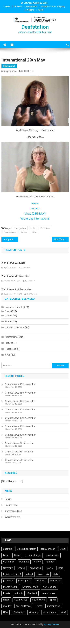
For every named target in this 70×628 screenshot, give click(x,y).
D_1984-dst (27, 71)
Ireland (29, 574)
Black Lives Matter (26, 549)
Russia (6, 593)
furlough (50, 561)
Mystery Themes (51, 624)
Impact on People (14, 307)
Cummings (8, 561)
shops (6, 599)
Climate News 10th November (20, 434)
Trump (38, 606)
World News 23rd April (13, 262)
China (17, 555)
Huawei (49, 568)
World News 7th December (15, 276)
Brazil (63, 549)
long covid (55, 580)
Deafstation (35, 27)
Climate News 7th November (19, 460)
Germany (8, 568)
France (37, 561)
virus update (49, 612)
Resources (10, 349)
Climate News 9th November (19, 443)
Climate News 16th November (20, 384)
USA (34, 232)
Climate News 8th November (19, 451)
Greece (21, 568)
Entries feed (11, 505)
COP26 (8, 315)
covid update (52, 555)
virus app (33, 612)
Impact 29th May (12, 239)
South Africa (20, 599)
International (31, 6)
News (7, 6)
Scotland (32, 593)
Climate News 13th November (20, 418)
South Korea (10, 232)
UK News (18, 6)
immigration (20, 228)
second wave (48, 593)
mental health (10, 587)
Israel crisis (43, 574)
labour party (24, 580)
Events (8, 321)
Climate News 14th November (20, 401)
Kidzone (30, 10)
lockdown (40, 580)
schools (19, 593)
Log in (8, 499)
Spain (53, 599)
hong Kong (35, 568)
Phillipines (45, 228)
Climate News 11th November (20, 426)
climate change (33, 555)
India (33, 228)
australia (7, 549)
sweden (7, 606)
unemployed (53, 606)
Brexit (6, 555)
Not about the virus (14, 327)
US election (18, 612)
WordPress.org (12, 517)
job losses (8, 580)
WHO (63, 612)
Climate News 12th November (20, 409)
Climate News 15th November (20, 392)
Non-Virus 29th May (61, 239)
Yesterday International (35, 218)
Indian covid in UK (12, 574)
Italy (56, 574)
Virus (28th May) (35, 213)
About (40, 10)
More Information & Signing (53, 6)
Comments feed (13, 511)
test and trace (23, 606)
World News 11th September (16, 289)
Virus (7, 355)
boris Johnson (48, 549)
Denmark (24, 561)
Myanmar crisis (30, 587)
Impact (35, 208)
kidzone (9, 343)
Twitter (24, 232)
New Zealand (49, 587)
